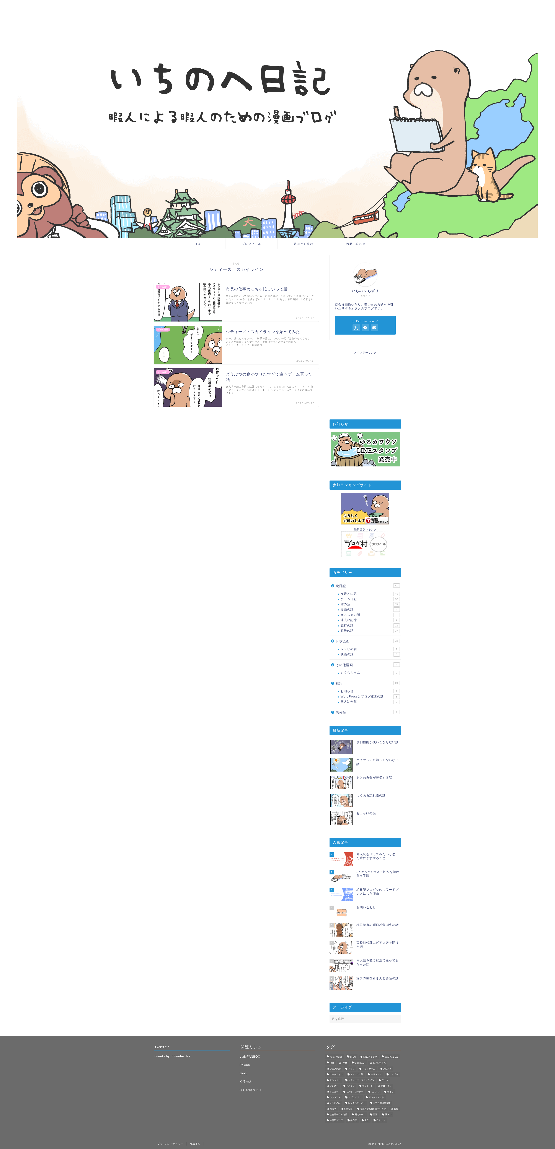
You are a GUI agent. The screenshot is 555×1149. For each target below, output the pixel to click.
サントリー (335, 1080)
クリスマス (376, 1074)
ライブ (390, 1092)
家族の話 (369, 630)
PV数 (344, 1063)
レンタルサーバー (357, 1103)
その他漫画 (366, 665)
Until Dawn (359, 1063)
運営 (366, 1120)
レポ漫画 (367, 641)
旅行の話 (369, 625)
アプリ (351, 1069)
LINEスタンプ (370, 1057)
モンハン (375, 1092)
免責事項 (195, 1144)
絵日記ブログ (336, 1120)
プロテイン (386, 1086)
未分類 (366, 712)
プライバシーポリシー (170, 1144)
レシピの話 (369, 649)
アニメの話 (335, 1069)
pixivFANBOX (250, 1056)
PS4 (332, 1063)
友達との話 (369, 593)
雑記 (367, 683)
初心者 (333, 1109)
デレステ (334, 1086)
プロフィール (251, 244)
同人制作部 (369, 701)
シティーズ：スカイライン (361, 1080)
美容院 (353, 1120)
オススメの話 (369, 615)
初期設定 (348, 1109)
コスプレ (393, 1074)
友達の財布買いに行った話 (373, 1109)
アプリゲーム (368, 1069)
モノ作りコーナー (354, 1092)
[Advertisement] (365, 381)
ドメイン (350, 1086)
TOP (199, 244)
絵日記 (367, 586)
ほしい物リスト (251, 1090)
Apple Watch (336, 1057)
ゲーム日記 (369, 599)
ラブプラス (335, 1097)
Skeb (243, 1073)
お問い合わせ (356, 244)
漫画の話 (369, 609)
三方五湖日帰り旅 (381, 1103)
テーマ (385, 1080)
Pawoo (245, 1064)
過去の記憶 (369, 620)
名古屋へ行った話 (338, 1114)
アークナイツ (336, 1074)
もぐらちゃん (369, 672)
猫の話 (369, 604)
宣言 (375, 1114)
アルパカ (387, 1069)
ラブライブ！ (354, 1097)
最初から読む (303, 244)
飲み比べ (380, 1120)
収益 (396, 1109)
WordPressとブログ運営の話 (369, 696)
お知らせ (369, 691)
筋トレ (388, 1114)
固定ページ (360, 1114)
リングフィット (376, 1097)
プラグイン (367, 1086)
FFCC (353, 1057)
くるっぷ (246, 1081)
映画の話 (369, 654)
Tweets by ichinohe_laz (172, 1056)
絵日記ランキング (365, 529)
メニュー (334, 1092)
